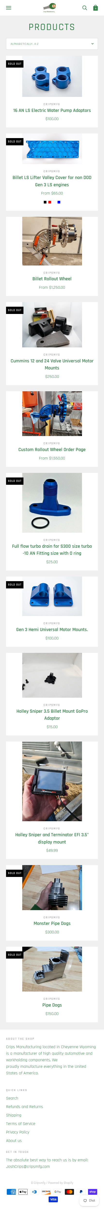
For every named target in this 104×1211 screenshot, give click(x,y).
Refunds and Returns (24, 1106)
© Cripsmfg (38, 1183)
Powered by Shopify (60, 1183)
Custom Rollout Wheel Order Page (52, 450)
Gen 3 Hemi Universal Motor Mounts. (52, 630)
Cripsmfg (52, 104)
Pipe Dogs (52, 1005)
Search (12, 1098)
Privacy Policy (17, 1132)
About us (14, 1140)
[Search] (84, 8)
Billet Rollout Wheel (52, 279)
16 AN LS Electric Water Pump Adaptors (52, 111)
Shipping (13, 1115)
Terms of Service (20, 1123)
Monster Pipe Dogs (52, 924)
